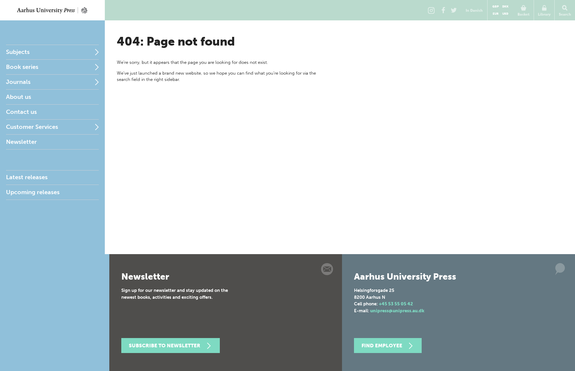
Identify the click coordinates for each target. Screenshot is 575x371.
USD (505, 14)
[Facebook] (443, 10)
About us (18, 96)
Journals (18, 81)
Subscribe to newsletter (164, 346)
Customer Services (32, 126)
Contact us (21, 111)
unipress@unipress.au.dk (397, 310)
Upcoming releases (33, 192)
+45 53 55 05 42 (396, 304)
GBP (495, 6)
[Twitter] (453, 10)
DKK (505, 6)
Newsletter (21, 141)
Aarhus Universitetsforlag (52, 10)
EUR (496, 14)
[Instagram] (431, 10)
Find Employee (381, 346)
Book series (22, 66)
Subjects (18, 51)
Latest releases (27, 177)
